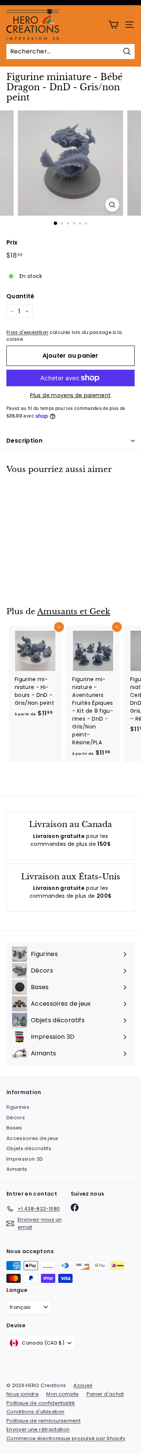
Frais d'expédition (27, 332)
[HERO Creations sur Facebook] (75, 1207)
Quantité (20, 296)
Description (24, 441)
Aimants (16, 1169)
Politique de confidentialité (40, 1403)
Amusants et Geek (73, 611)
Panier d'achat (105, 1394)
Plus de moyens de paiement (70, 395)
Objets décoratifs (28, 1148)
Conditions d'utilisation (35, 1411)
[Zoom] (112, 205)
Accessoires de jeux (32, 1138)
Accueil (82, 1385)
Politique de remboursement (43, 1420)
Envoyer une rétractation (38, 1429)
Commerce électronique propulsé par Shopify (66, 1438)
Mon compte (62, 1394)
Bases (14, 1127)
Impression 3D (24, 1159)
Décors (15, 1117)
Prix (11, 242)
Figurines (17, 1107)
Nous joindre (22, 1394)
